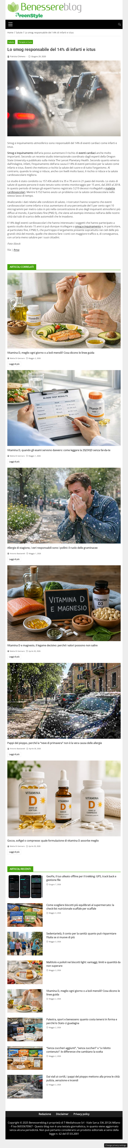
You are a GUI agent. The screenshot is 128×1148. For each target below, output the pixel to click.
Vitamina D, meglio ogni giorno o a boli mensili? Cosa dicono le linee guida (50, 352)
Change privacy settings (115, 1145)
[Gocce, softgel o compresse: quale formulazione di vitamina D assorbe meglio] (64, 798)
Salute (11, 42)
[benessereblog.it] (44, 9)
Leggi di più (14, 364)
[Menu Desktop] (10, 24)
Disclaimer (62, 1114)
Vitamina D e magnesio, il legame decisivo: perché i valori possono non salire (52, 645)
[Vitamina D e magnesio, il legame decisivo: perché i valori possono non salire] (64, 603)
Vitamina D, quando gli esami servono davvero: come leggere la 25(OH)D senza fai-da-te (58, 450)
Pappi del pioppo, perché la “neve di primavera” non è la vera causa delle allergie (54, 743)
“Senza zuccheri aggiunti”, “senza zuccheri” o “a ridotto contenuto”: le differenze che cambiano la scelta (78, 1049)
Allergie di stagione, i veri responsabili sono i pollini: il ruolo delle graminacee (52, 547)
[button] (119, 24)
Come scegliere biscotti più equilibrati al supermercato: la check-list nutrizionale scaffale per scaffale (80, 906)
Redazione (45, 1114)
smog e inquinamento (88, 226)
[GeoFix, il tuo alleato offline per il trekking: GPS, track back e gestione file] (25, 886)
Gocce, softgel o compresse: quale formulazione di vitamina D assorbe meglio (53, 840)
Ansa (16, 249)
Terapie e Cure (25, 42)
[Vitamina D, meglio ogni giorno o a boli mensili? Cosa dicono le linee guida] (64, 310)
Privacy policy (81, 1114)
